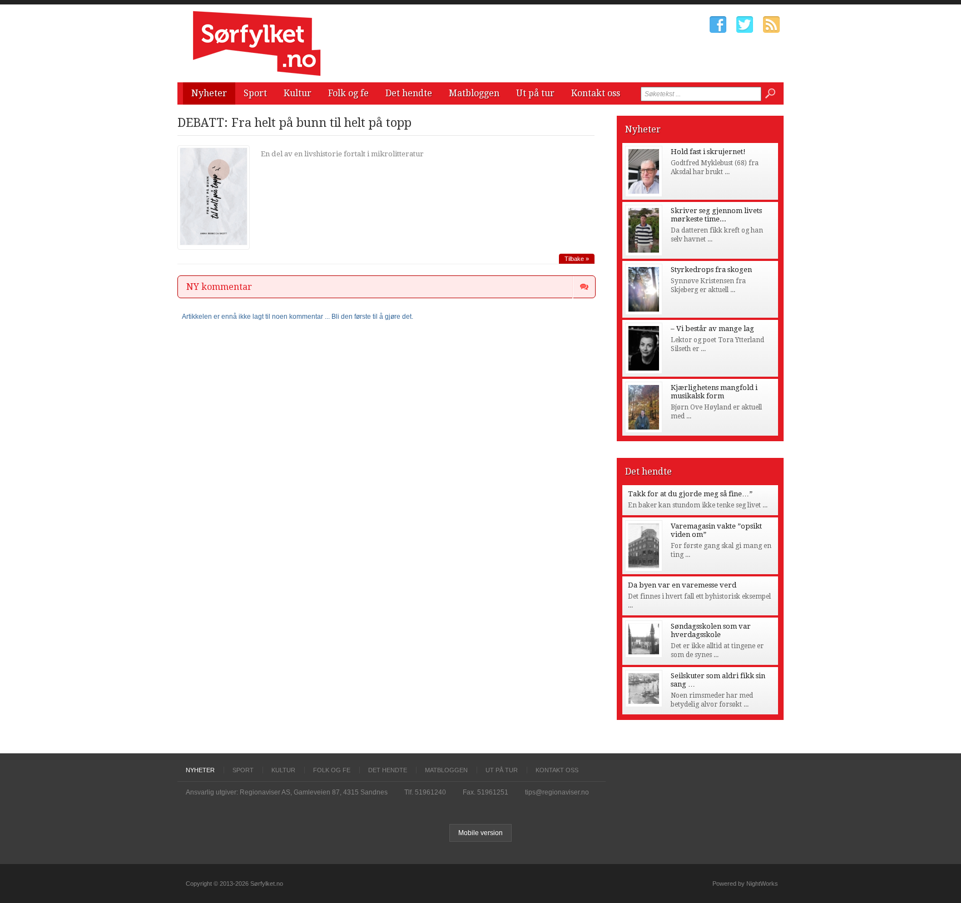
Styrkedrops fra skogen (711, 269)
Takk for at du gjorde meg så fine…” (690, 494)
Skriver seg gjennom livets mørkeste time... (716, 214)
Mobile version (480, 833)
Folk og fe (348, 93)
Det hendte (408, 93)
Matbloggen (474, 93)
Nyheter (209, 93)
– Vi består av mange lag (712, 328)
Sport (255, 93)
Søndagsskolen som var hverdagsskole (711, 630)
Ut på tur (535, 93)
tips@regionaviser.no (557, 792)
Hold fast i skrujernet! (708, 151)
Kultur (297, 93)
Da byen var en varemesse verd (682, 585)
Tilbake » (576, 258)
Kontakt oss (595, 93)
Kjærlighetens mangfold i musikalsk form (714, 391)
